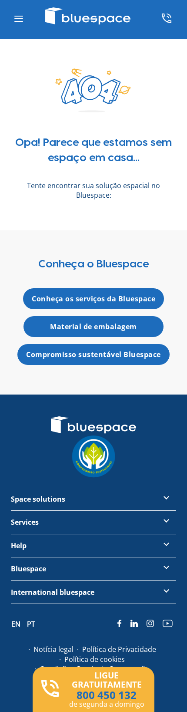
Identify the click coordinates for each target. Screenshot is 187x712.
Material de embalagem (93, 326)
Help (19, 545)
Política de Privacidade (119, 649)
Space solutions (38, 499)
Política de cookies (94, 659)
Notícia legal (53, 649)
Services (25, 522)
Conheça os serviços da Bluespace (93, 299)
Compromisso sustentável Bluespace (93, 354)
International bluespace (52, 592)
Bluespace (28, 569)
